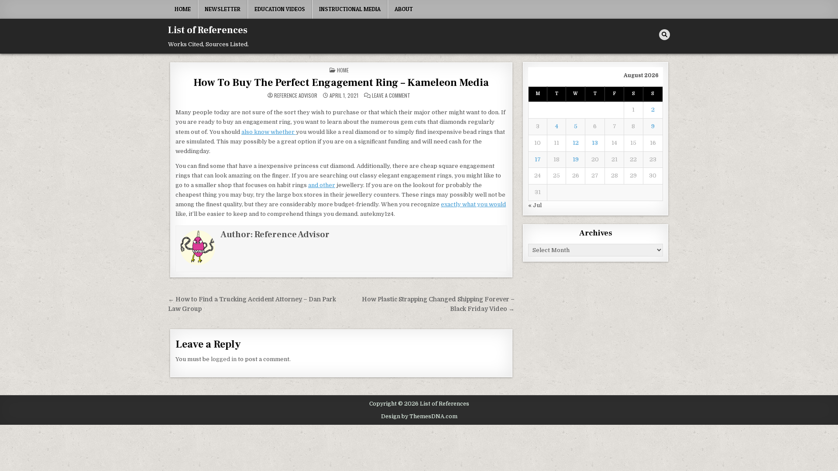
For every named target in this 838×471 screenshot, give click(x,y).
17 (538, 159)
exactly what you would (473, 204)
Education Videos (279, 9)
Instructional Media (350, 9)
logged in (224, 359)
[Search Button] (664, 34)
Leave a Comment (391, 95)
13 (595, 143)
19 (576, 159)
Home (183, 9)
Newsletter (222, 9)
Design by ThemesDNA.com (419, 416)
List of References (207, 30)
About (404, 9)
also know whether (268, 132)
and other (321, 185)
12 (576, 143)
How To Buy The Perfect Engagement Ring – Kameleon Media (341, 82)
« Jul (535, 205)
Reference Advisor (295, 95)
